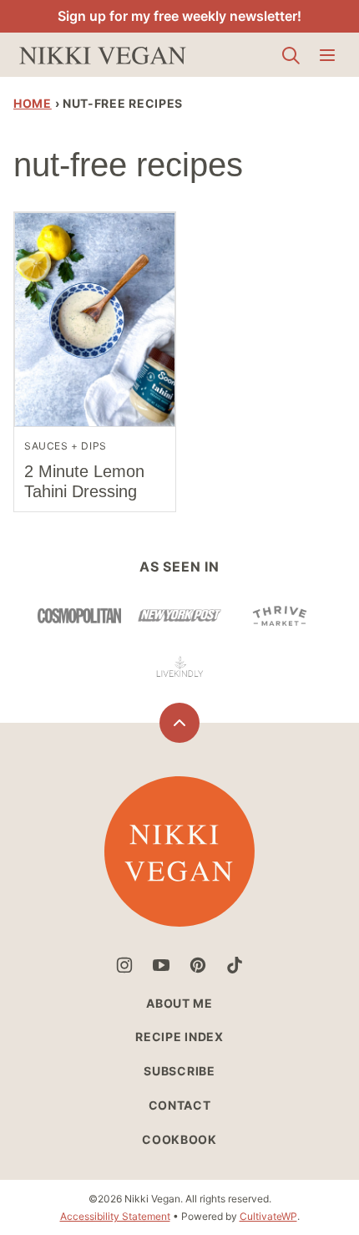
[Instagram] (124, 965)
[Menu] (327, 55)
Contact (180, 1105)
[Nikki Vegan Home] (102, 55)
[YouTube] (161, 965)
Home (32, 103)
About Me (179, 1003)
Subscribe (179, 1071)
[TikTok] (234, 965)
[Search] (290, 55)
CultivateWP (268, 1216)
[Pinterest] (198, 965)
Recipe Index (179, 1036)
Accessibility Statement (115, 1216)
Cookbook (179, 1139)
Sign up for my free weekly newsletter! (179, 16)
